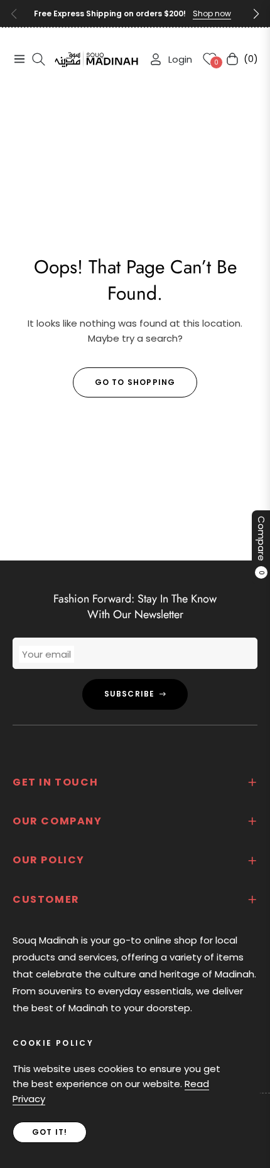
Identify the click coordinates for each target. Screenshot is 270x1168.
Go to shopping (135, 382)
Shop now (212, 13)
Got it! (49, 1132)
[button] (256, 14)
